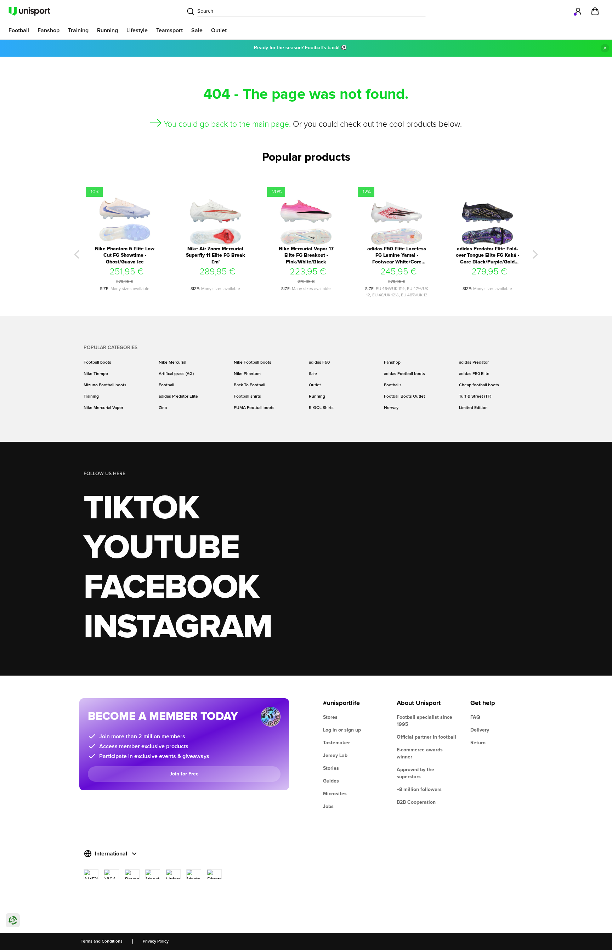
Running (317, 396)
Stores (330, 717)
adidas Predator (474, 362)
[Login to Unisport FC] (578, 11)
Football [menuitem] (18, 30)
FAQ (475, 717)
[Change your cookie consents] (13, 920)
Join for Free (184, 774)
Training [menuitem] (78, 30)
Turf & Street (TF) (475, 396)
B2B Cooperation (416, 802)
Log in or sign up (342, 730)
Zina (163, 408)
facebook (171, 588)
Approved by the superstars (415, 773)
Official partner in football (426, 737)
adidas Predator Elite (178, 396)
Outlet (315, 385)
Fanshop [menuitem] (49, 30)
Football (166, 385)
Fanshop (392, 362)
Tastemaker (336, 742)
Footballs (393, 385)
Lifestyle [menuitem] (137, 30)
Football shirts (247, 396)
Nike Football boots (252, 362)
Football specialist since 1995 (424, 721)
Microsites (335, 793)
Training (91, 396)
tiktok (141, 508)
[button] (77, 254)
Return (478, 742)
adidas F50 (319, 362)
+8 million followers (419, 789)
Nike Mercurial (172, 362)
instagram (178, 627)
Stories (331, 768)
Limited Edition (473, 408)
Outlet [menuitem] (219, 30)
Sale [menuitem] (197, 30)
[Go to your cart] (595, 11)
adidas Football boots (404, 374)
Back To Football (249, 385)
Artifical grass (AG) (176, 374)
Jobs (328, 806)
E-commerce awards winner (420, 753)
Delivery (479, 730)
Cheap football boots (479, 385)
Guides (331, 781)
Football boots (97, 362)
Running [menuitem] (107, 30)
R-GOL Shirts (321, 408)
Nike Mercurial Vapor (103, 408)
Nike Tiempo (96, 374)
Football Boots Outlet (404, 396)
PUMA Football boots (254, 408)
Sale (313, 374)
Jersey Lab (335, 755)
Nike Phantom (247, 374)
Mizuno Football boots (105, 385)
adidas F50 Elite (474, 374)
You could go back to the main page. (227, 124)
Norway (391, 408)
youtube (161, 548)
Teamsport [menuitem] (169, 30)
